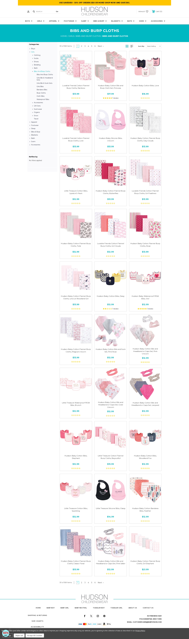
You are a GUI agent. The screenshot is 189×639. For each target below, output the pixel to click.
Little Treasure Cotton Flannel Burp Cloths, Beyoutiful (110, 457)
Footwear (69, 21)
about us (132, 608)
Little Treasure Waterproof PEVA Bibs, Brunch (76, 404)
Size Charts (37, 621)
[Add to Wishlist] (76, 80)
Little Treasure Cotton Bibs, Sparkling (76, 509)
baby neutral (81, 608)
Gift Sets (37, 106)
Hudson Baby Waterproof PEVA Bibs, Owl (145, 297)
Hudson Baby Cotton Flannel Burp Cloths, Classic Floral (76, 562)
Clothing (37, 55)
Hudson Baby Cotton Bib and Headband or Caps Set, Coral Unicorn (110, 404)
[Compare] (81, 80)
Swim (141, 21)
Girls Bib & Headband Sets (45, 79)
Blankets (115, 21)
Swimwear (38, 109)
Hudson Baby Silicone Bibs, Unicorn (110, 139)
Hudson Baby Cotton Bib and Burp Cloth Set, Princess (110, 86)
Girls (39, 21)
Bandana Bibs (42, 90)
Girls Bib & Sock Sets (44, 83)
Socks (36, 58)
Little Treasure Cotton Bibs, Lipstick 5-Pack (76, 192)
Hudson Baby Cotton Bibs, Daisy (110, 296)
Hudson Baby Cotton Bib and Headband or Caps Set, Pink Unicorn (145, 351)
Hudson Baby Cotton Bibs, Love (145, 85)
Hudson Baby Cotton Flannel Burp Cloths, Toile (76, 244)
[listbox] (154, 46)
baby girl (64, 608)
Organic (37, 112)
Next (100, 46)
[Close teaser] (10, 629)
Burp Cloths (41, 93)
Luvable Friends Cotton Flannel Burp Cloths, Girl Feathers (145, 192)
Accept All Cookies (34, 635)
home (38, 608)
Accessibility (37, 627)
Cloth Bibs (40, 96)
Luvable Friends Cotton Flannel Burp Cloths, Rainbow (75, 86)
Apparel (53, 21)
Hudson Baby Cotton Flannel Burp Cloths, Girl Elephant (145, 562)
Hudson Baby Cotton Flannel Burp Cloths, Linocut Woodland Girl (76, 297)
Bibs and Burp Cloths (42, 71)
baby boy (51, 608)
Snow (36, 116)
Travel (36, 119)
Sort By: (141, 46)
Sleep (83, 21)
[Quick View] (71, 80)
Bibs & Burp (98, 21)
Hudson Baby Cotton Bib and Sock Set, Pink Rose (110, 350)
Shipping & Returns (37, 615)
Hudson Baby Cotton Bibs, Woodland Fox (145, 457)
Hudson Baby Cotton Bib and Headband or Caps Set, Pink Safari (110, 562)
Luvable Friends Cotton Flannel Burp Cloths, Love (75, 139)
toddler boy (99, 608)
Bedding (37, 65)
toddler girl (116, 608)
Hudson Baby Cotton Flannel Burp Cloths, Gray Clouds (145, 139)
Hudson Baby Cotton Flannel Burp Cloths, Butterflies (110, 192)
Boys (27, 21)
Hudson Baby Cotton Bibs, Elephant (76, 457)
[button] (5, 633)
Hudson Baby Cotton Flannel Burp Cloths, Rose (145, 244)
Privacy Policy (140, 631)
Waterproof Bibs (43, 99)
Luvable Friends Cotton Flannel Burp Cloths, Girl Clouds (110, 244)
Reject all (19, 635)
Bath (129, 21)
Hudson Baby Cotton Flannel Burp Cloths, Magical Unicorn (76, 350)
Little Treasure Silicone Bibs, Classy (110, 508)
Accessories (157, 21)
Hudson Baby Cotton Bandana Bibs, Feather (145, 509)
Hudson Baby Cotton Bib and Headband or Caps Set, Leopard (145, 404)
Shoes (36, 62)
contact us (148, 608)
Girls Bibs (40, 86)
